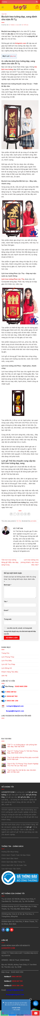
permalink (33, 521)
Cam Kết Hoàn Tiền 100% (11, 869)
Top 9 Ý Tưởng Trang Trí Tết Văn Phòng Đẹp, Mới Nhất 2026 (22, 752)
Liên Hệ (4, 676)
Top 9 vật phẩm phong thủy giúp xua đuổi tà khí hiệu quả (22, 758)
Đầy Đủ (12, 56)
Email (6, 610)
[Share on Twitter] (18, 514)
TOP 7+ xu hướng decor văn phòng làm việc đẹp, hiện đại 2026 (22, 745)
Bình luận (7, 585)
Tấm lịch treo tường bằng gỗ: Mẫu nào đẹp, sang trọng (10, 562)
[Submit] (36, 1)
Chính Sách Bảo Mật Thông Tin (13, 862)
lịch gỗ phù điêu (24, 797)
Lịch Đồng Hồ (6, 668)
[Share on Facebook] (14, 514)
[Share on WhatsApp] (11, 514)
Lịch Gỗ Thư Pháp (8, 664)
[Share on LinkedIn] (28, 514)
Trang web (7, 619)
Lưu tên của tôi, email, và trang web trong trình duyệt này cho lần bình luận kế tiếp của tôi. (20, 631)
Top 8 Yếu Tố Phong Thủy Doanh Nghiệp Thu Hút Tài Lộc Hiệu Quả (22, 764)
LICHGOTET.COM (8, 948)
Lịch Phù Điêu (6, 661)
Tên (6, 601)
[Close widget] (31, 999)
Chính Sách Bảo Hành (9, 858)
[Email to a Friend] (21, 514)
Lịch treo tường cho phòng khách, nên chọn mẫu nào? (30, 562)
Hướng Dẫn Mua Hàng (9, 852)
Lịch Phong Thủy (7, 657)
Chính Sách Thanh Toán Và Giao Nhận (15, 855)
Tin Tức (4, 14)
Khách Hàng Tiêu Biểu (9, 672)
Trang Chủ (5, 653)
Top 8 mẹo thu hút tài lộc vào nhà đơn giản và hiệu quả (21, 771)
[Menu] (2, 7)
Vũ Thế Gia (25, 25)
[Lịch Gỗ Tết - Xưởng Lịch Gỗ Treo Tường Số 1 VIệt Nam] (20, 7)
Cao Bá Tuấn (16, 1007)
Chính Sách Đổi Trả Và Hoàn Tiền (14, 865)
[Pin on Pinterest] (25, 514)
